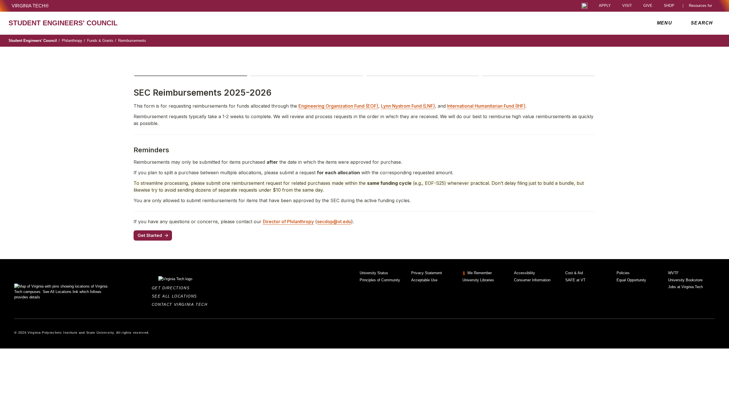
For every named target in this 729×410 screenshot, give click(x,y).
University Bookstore (685, 280)
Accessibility (524, 273)
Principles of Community (380, 280)
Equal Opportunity (631, 280)
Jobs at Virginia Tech (685, 287)
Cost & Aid (574, 273)
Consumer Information (532, 280)
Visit (627, 6)
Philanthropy (73, 40)
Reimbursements (132, 40)
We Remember (479, 273)
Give (647, 6)
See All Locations (176, 296)
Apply (605, 6)
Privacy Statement (426, 273)
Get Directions (172, 288)
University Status (374, 273)
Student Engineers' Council (34, 40)
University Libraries (478, 280)
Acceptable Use (424, 280)
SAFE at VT (575, 280)
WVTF (673, 273)
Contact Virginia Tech (181, 304)
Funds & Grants (101, 40)
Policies (623, 273)
